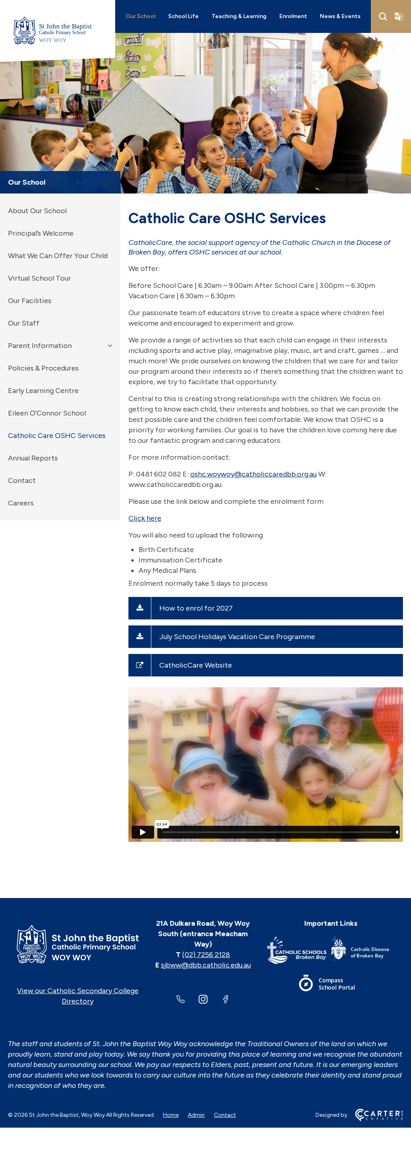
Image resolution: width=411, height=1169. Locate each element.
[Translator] (399, 16)
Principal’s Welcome (40, 233)
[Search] (383, 16)
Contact (22, 480)
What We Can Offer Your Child (58, 255)
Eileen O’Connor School (47, 413)
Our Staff (23, 323)
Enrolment (293, 16)
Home (171, 1115)
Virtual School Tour (39, 278)
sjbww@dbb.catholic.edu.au (206, 965)
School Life (183, 16)
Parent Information (40, 345)
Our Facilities (29, 300)
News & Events (340, 16)
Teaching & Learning (239, 16)
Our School (140, 16)
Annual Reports (33, 458)
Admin (196, 1115)
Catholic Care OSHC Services (57, 435)
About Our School (37, 210)
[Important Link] (299, 952)
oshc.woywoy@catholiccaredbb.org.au (253, 474)
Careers (21, 503)
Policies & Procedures (43, 368)
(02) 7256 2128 (206, 954)
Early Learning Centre (43, 390)
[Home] (77, 944)
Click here (144, 518)
